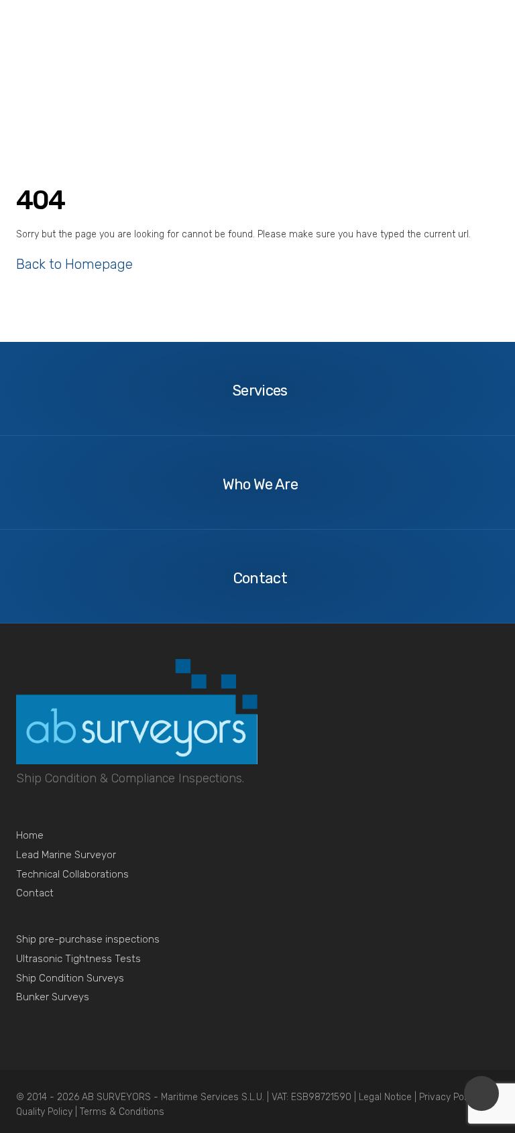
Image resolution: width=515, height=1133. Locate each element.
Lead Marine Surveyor (66, 855)
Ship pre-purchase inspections (88, 939)
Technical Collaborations (72, 874)
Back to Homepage (74, 264)
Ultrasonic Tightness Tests (78, 959)
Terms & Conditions (122, 1112)
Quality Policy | (48, 1112)
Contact (35, 893)
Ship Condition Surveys (70, 978)
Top (481, 1093)
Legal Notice (386, 1097)
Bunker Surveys (52, 997)
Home (30, 835)
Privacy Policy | (451, 1097)
